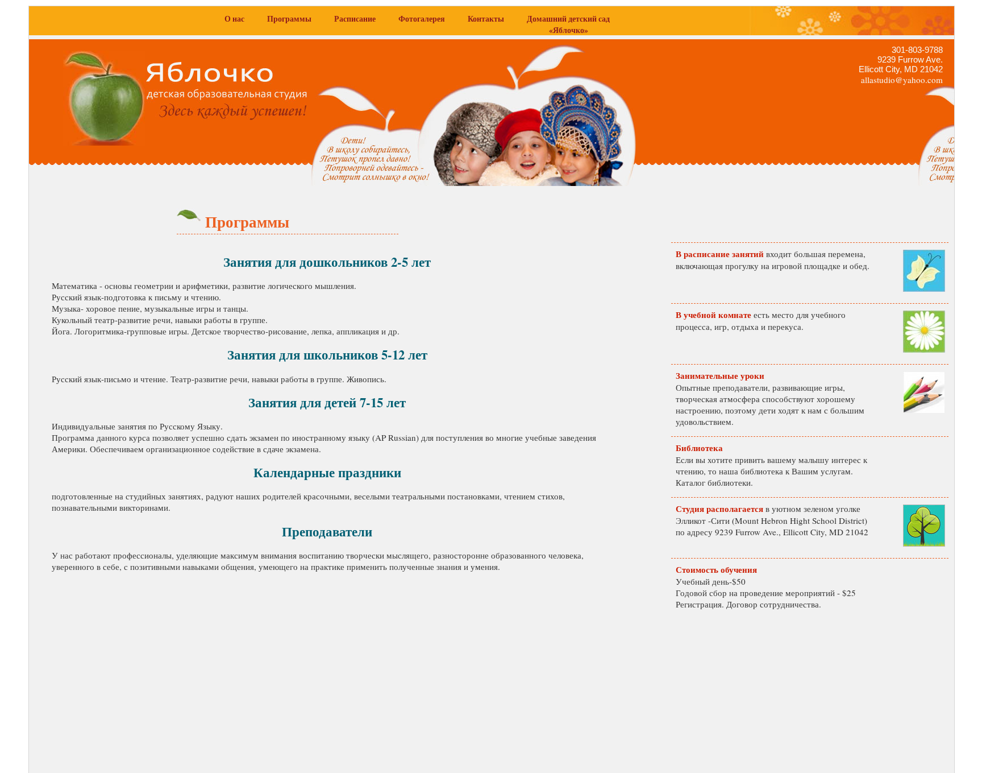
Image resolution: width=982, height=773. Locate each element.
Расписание (355, 18)
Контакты (486, 18)
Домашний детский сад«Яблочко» (568, 24)
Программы (289, 18)
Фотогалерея (421, 18)
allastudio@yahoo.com (902, 79)
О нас (234, 18)
